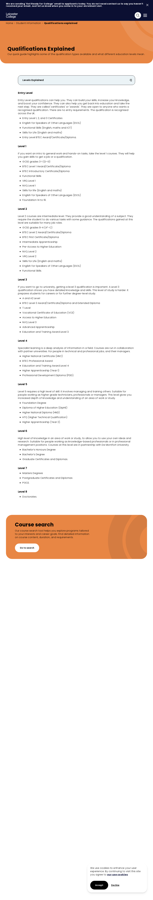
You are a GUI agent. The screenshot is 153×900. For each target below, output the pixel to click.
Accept (99, 885)
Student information (28, 23)
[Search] (138, 15)
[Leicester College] (12, 15)
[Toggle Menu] (145, 15)
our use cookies (117, 874)
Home (9, 23)
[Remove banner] (147, 5)
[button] (115, 885)
